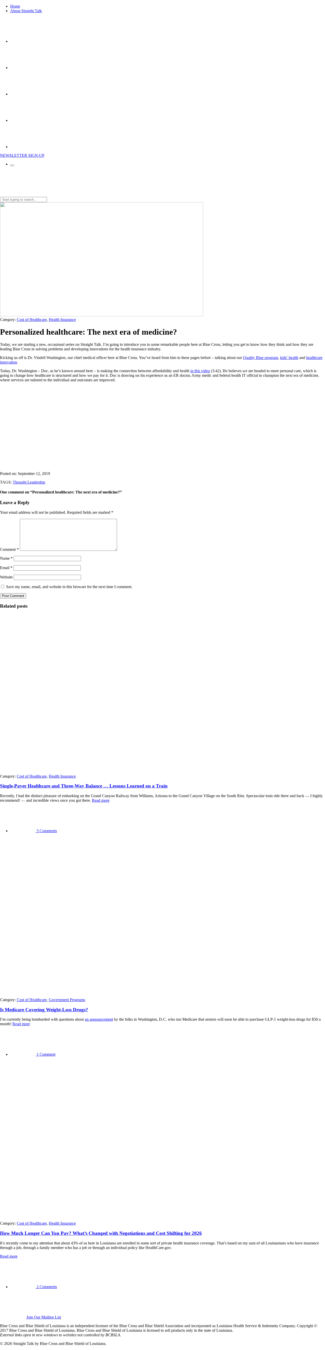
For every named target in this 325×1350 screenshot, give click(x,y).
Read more (100, 800)
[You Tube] (23, 94)
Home (15, 6)
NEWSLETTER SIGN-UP (22, 155)
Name (6, 558)
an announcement (99, 1019)
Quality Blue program (260, 357)
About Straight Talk (26, 11)
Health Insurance (62, 319)
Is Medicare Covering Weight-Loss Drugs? (44, 1009)
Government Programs (67, 1000)
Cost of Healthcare (32, 319)
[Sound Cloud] (23, 120)
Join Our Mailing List (43, 1317)
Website (6, 577)
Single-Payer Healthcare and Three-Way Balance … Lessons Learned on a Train (84, 786)
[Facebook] (23, 41)
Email (6, 568)
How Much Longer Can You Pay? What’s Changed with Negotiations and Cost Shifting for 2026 (101, 1233)
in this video (200, 371)
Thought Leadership (29, 482)
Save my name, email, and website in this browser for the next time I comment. (69, 587)
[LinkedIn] (23, 67)
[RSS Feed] (23, 147)
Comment (9, 549)
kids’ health (289, 357)
